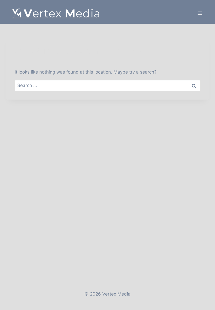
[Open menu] (200, 13)
